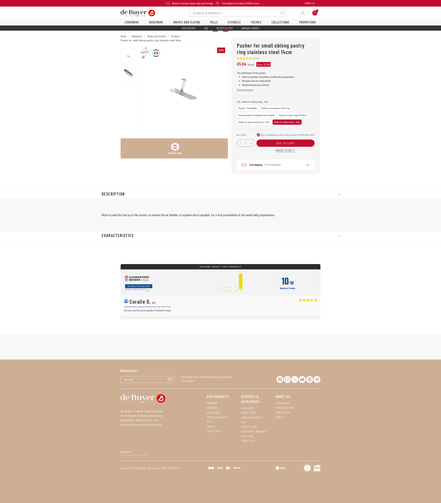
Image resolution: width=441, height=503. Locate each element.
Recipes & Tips (225, 28)
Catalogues (247, 408)
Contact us (247, 440)
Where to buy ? (285, 150)
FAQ (206, 28)
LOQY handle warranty (254, 431)
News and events (285, 407)
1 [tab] (307, 165)
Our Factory (189, 28)
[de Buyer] (138, 12)
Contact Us (309, 3)
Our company (283, 403)
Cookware (212, 403)
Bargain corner (250, 28)
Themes (211, 426)
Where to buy (249, 412)
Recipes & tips (249, 426)
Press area (247, 436)
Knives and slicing (217, 417)
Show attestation (139, 286)
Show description (245, 89)
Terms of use (283, 412)
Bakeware (212, 407)
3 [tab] (310, 165)
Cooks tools (213, 412)
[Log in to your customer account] (303, 13)
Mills (210, 421)
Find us (280, 417)
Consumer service (251, 417)
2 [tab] (309, 165)
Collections (214, 431)
